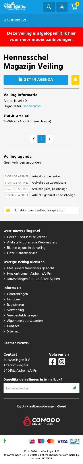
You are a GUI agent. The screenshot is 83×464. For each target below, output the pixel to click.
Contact (13, 326)
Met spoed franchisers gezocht (30, 268)
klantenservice (15, 20)
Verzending (15, 310)
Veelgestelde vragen (22, 315)
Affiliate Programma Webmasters (32, 242)
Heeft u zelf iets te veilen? (27, 237)
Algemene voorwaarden (25, 321)
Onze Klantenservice (22, 253)
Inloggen (13, 299)
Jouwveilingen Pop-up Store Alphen (33, 279)
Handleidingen (17, 294)
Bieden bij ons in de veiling (26, 248)
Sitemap (13, 331)
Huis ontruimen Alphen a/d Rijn (29, 274)
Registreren (15, 305)
